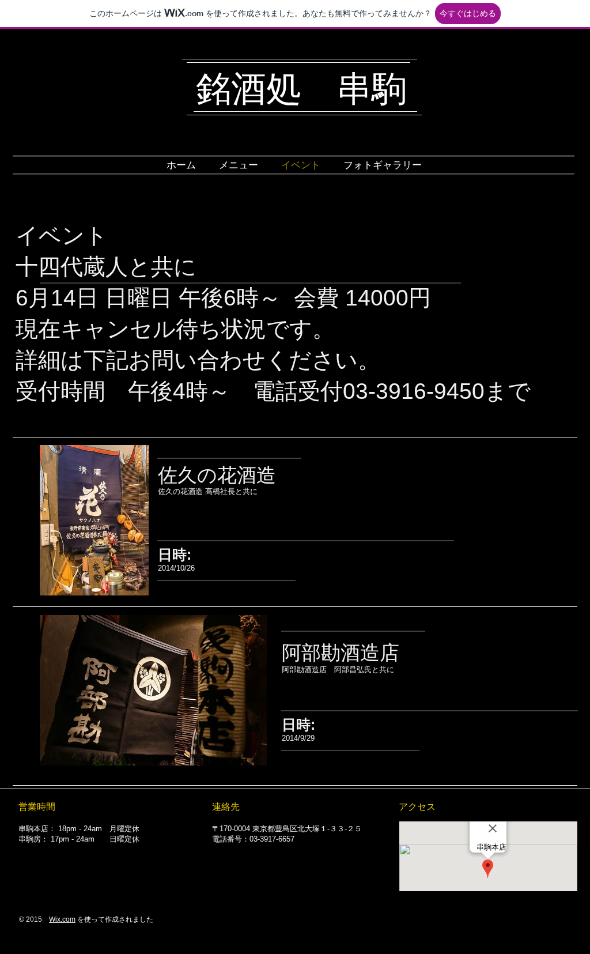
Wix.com (62, 919)
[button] (238, 165)
